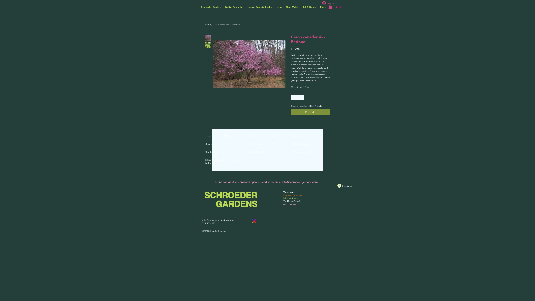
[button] (330, 6)
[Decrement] (293, 97)
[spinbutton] (297, 97)
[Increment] (301, 97)
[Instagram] (338, 7)
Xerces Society (290, 203)
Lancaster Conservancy (293, 195)
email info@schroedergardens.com (296, 182)
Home (208, 24)
